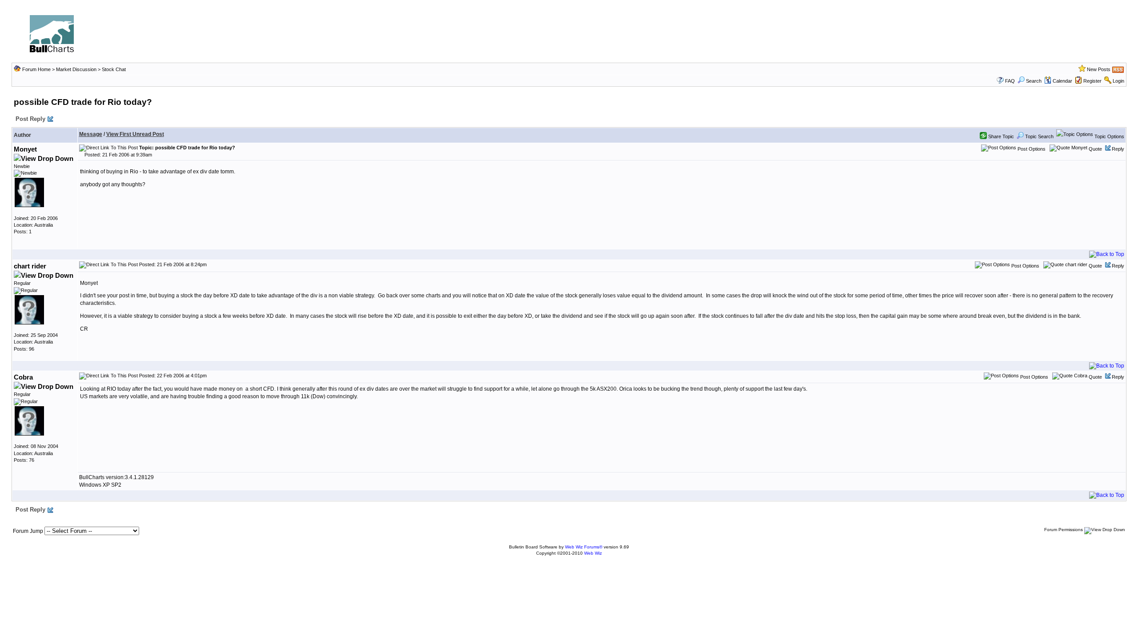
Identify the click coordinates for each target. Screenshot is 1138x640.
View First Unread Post (135, 134)
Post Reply (30, 119)
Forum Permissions (1064, 529)
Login (1118, 81)
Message (90, 134)
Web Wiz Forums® (583, 546)
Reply (1118, 149)
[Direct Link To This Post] (108, 147)
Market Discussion (76, 69)
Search (1034, 81)
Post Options (1031, 149)
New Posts (1098, 69)
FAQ (1010, 81)
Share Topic (1000, 136)
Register (1092, 81)
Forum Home (36, 69)
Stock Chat (114, 69)
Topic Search (1039, 136)
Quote (1095, 149)
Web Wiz (593, 553)
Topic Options (1108, 136)
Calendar (1062, 81)
